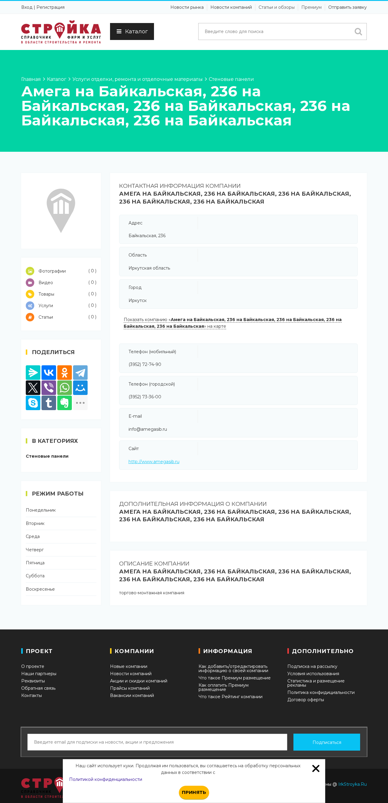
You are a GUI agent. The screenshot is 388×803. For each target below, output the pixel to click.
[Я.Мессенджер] (33, 372)
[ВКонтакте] (49, 372)
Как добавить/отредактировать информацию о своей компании (233, 668)
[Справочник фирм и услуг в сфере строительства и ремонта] (61, 32)
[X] (33, 387)
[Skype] (33, 403)
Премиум (311, 7)
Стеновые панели (47, 456)
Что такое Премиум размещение (235, 678)
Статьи (66, 317)
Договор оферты (305, 700)
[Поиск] (358, 31)
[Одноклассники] (64, 372)
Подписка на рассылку (312, 666)
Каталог (136, 31)
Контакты (31, 695)
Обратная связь (38, 688)
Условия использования (313, 674)
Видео (66, 282)
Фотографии (66, 271)
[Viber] (49, 387)
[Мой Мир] (80, 387)
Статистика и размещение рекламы (316, 683)
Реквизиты (33, 681)
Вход (26, 7)
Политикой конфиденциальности (105, 779)
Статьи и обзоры (277, 7)
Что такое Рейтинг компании (231, 697)
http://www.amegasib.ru (154, 461)
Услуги (66, 305)
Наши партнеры (38, 674)
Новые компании (128, 666)
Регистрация (50, 7)
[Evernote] (64, 403)
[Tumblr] (49, 403)
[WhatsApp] (64, 387)
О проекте (32, 666)
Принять (194, 792)
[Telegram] (80, 372)
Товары (66, 294)
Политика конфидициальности (321, 692)
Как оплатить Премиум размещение (224, 687)
